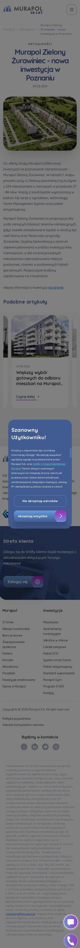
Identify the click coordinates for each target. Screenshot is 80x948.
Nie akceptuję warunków (40, 501)
